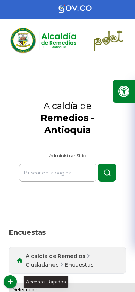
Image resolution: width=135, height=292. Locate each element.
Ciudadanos (42, 264)
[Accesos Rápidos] (10, 281)
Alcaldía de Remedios (56, 256)
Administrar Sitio (67, 155)
